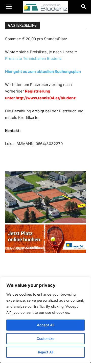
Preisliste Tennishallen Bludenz (33, 58)
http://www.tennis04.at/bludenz (46, 98)
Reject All (45, 352)
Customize (45, 338)
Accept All (45, 325)
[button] (9, 7)
